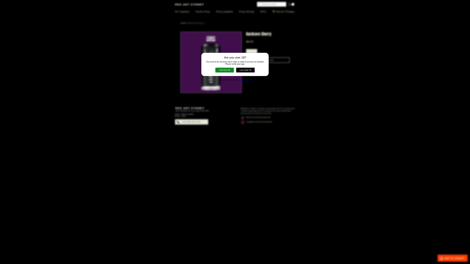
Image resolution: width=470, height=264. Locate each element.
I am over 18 (224, 70)
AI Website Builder (245, 80)
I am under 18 (245, 70)
